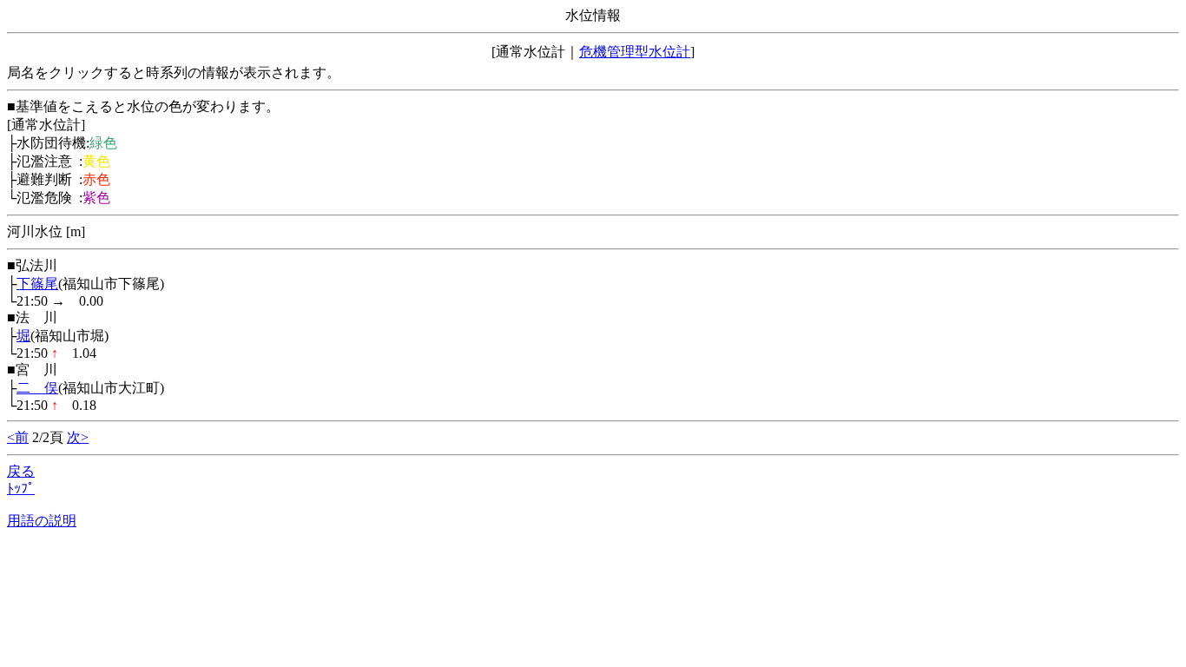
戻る (21, 471)
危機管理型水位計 (634, 51)
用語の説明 (41, 520)
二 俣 (37, 387)
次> (78, 437)
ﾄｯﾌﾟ (21, 488)
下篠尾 (37, 283)
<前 (18, 437)
